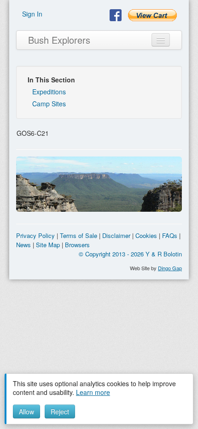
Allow (26, 411)
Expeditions (49, 91)
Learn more (93, 392)
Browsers (77, 244)
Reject (60, 411)
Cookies (146, 235)
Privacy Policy (35, 235)
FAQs (169, 235)
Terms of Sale (78, 235)
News (23, 244)
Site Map (48, 244)
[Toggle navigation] (160, 39)
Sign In (32, 13)
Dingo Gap (170, 268)
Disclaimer (116, 235)
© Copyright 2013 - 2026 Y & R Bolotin (130, 253)
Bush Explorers (59, 39)
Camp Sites (49, 103)
